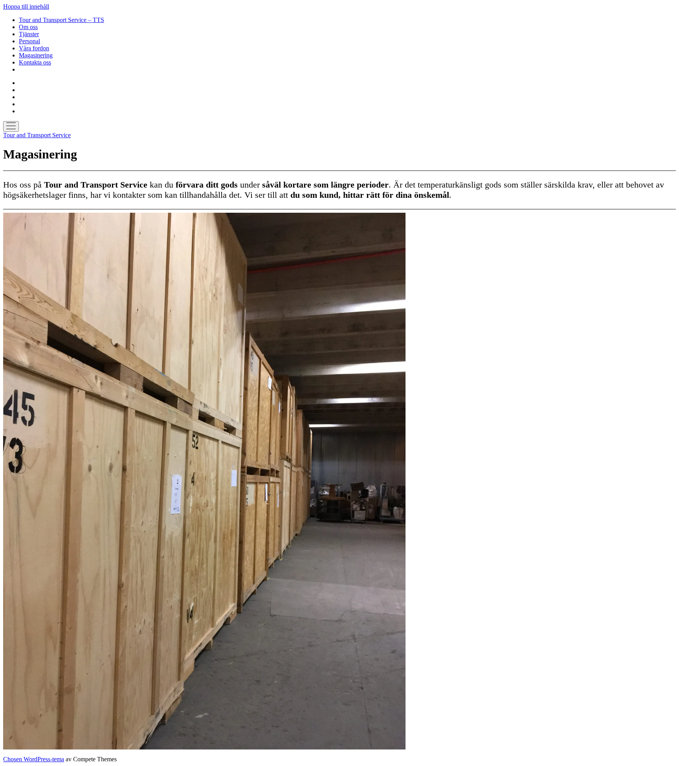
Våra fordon (34, 48)
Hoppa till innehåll (26, 6)
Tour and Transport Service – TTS (61, 20)
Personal (29, 41)
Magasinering (36, 55)
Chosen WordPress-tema (33, 759)
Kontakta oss (35, 62)
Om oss (28, 27)
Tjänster (29, 34)
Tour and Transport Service (37, 135)
